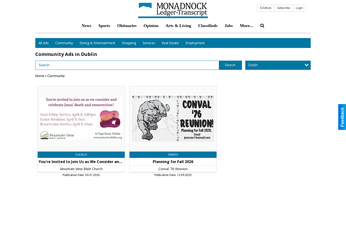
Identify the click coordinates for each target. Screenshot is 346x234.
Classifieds (207, 25)
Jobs (229, 25)
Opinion (151, 25)
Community (64, 43)
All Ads (44, 43)
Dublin (253, 65)
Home (39, 76)
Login (299, 8)
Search (230, 65)
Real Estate (170, 43)
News (86, 25)
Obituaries (127, 25)
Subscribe (283, 8)
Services (149, 43)
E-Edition (265, 8)
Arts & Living (178, 25)
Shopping (129, 43)
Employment (195, 43)
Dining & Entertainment (97, 43)
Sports (104, 25)
